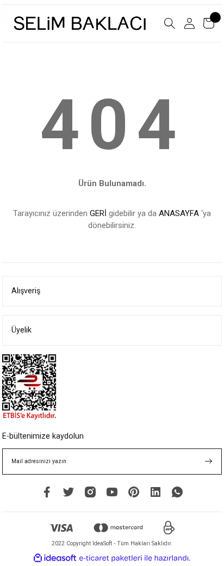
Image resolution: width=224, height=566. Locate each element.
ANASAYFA (179, 213)
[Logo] (80, 23)
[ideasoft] (55, 558)
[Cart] (208, 23)
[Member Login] (189, 23)
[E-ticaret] (110, 558)
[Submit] (209, 461)
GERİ (98, 213)
